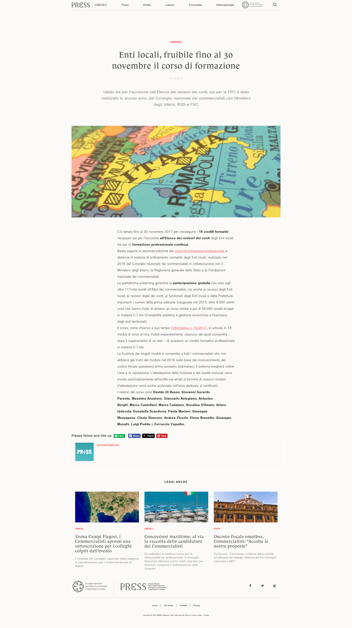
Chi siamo (168, 605)
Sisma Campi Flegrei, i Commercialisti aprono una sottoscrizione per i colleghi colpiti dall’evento (103, 543)
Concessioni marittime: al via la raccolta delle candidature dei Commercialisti (174, 541)
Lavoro (170, 5)
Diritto (147, 5)
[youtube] (274, 586)
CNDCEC (101, 5)
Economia (195, 5)
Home (154, 605)
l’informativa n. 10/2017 (189, 328)
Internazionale (225, 5)
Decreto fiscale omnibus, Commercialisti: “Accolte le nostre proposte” (241, 541)
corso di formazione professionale (199, 251)
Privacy (196, 605)
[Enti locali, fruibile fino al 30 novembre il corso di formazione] (176, 171)
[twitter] (262, 586)
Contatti (183, 605)
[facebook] (250, 586)
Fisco (125, 5)
